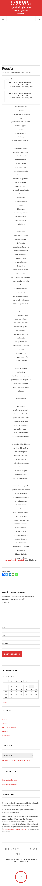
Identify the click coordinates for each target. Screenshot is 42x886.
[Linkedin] (10, 574)
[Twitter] (6, 574)
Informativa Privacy (9, 780)
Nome (4, 627)
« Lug (5, 702)
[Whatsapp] (16, 574)
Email (4, 635)
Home (4, 719)
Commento (6, 602)
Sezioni (4, 723)
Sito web (5, 643)
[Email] (13, 574)
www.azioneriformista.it (15, 560)
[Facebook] (3, 574)
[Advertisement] (21, 43)
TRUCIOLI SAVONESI (21, 3)
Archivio (5, 732)
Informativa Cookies (9, 784)
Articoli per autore (9, 727)
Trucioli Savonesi (18, 72)
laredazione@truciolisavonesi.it (14, 829)
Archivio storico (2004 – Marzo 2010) (16, 760)
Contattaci (6, 736)
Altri (29, 72)
